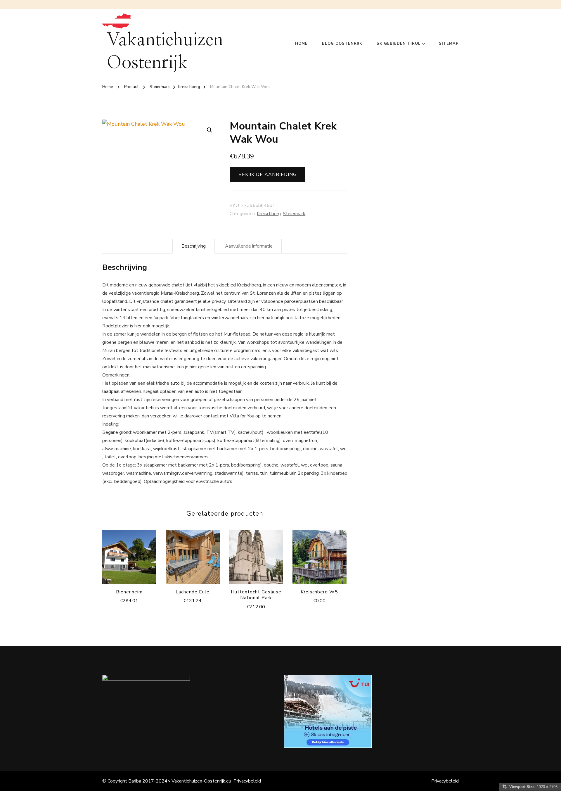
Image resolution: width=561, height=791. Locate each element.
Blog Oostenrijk (342, 43)
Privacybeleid (247, 781)
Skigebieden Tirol (399, 43)
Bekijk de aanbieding (267, 174)
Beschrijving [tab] (193, 246)
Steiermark (294, 213)
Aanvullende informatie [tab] (249, 246)
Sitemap (449, 43)
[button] (209, 130)
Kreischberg (269, 213)
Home (301, 43)
